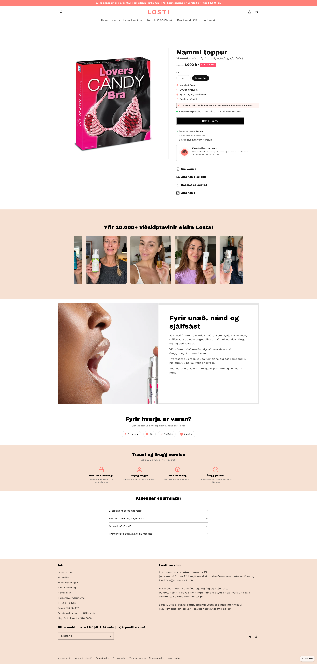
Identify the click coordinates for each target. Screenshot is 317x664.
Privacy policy (119, 658)
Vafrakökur (64, 592)
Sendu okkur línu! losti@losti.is (76, 613)
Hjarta (185, 79)
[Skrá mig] (110, 636)
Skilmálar (63, 577)
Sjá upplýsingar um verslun (195, 139)
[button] (61, 12)
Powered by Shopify (83, 658)
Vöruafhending (67, 587)
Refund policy (103, 658)
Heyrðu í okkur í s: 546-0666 (75, 618)
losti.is (69, 658)
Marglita (200, 78)
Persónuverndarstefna (71, 597)
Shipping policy (157, 658)
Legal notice (174, 658)
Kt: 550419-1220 (67, 603)
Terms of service (138, 658)
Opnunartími (65, 572)
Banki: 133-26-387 (68, 608)
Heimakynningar (68, 582)
